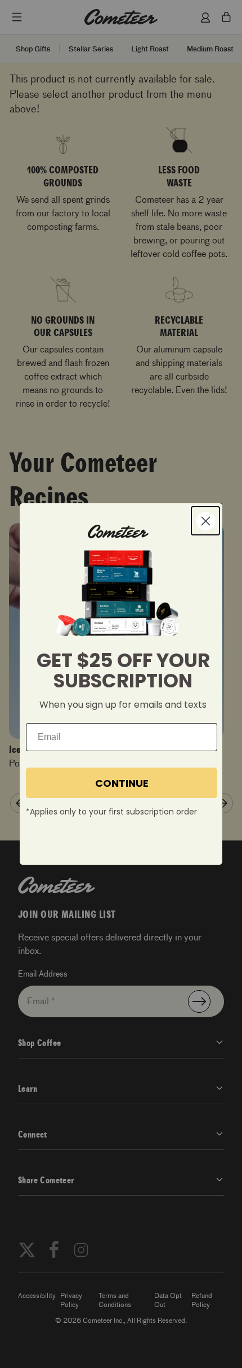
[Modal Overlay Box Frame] (121, 684)
